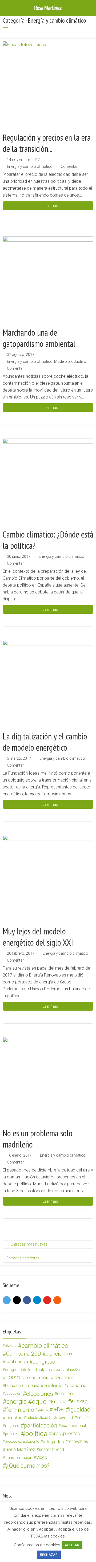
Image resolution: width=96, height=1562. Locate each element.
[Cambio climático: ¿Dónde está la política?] (48, 483)
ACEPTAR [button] (72, 1545)
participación (40, 1425)
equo (39, 1401)
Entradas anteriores (22, 1258)
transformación (18, 1457)
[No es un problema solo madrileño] (48, 1082)
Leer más (50, 206)
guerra (43, 1410)
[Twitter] (7, 1300)
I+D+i (58, 1409)
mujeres (12, 1425)
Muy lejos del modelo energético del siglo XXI (38, 937)
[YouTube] (47, 1300)
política (36, 1433)
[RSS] (57, 1300)
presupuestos (65, 1433)
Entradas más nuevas (29, 1244)
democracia (37, 1377)
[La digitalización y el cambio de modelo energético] (48, 685)
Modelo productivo (70, 361)
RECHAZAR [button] (49, 1555)
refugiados (53, 1441)
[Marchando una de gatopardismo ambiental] (48, 281)
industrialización (39, 1417)
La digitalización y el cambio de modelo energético (45, 742)
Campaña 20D (23, 1354)
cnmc (70, 1353)
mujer (83, 1417)
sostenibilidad (51, 1449)
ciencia (54, 1354)
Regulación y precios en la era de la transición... (47, 143)
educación (13, 1394)
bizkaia (11, 1346)
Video (41, 1457)
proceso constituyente (22, 1441)
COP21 (13, 1378)
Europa (59, 1402)
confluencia (16, 1361)
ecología (53, 1385)
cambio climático (45, 1346)
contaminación (67, 1370)
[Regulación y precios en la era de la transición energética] (48, 86)
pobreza (12, 1433)
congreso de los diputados (28, 1369)
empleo (65, 1393)
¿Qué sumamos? (28, 1465)
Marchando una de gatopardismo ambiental (39, 338)
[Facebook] (27, 1300)
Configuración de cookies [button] (37, 1545)
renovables (78, 1441)
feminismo (20, 1409)
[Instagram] (17, 1300)
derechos (64, 1377)
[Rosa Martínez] (47, 7)
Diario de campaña (22, 1385)
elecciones (39, 1393)
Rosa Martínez (20, 1449)
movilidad (64, 1417)
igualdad (79, 1409)
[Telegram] (37, 1300)
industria (13, 1417)
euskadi (80, 1401)
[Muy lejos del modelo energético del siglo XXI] (48, 880)
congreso (44, 1361)
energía (16, 1401)
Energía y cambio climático (30, 166)
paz (64, 1425)
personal (78, 1425)
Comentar (69, 166)
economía (76, 1385)
